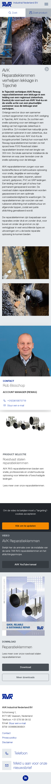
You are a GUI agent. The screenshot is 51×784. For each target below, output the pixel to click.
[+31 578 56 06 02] (6, 753)
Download (25, 667)
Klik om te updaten (25, 526)
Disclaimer (7, 742)
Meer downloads (25, 677)
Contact (6, 733)
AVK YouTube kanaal (25, 564)
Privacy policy (9, 737)
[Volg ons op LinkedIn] (25, 778)
